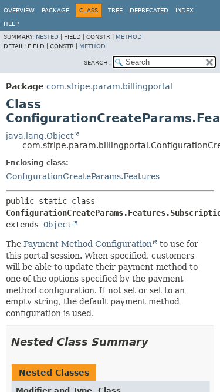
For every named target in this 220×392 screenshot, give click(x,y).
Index (184, 10)
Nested (47, 36)
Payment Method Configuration (87, 244)
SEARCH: (97, 62)
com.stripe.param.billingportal (109, 86)
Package (55, 10)
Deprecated (149, 10)
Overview (19, 10)
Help (11, 24)
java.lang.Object (39, 135)
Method (129, 36)
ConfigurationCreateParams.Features (83, 176)
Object (57, 224)
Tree (115, 10)
